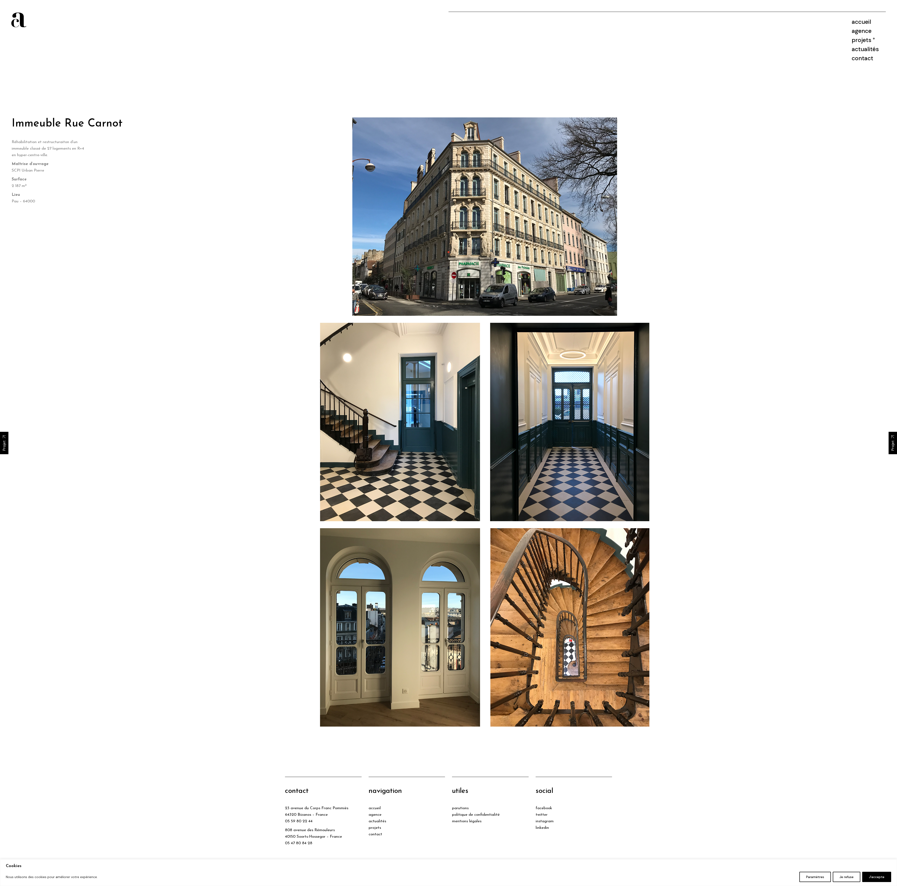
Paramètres (815, 877)
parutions (460, 808)
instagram (545, 821)
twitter (542, 815)
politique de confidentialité (476, 815)
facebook (544, 808)
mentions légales (466, 821)
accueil (375, 808)
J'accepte (876, 877)
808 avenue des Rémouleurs (310, 830)
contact (375, 834)
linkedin (542, 828)
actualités (377, 821)
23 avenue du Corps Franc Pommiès (316, 808)
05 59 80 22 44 (299, 821)
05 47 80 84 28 (298, 843)
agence (375, 815)
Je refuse (847, 877)
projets (375, 828)
